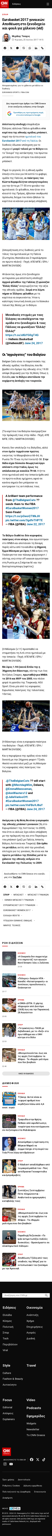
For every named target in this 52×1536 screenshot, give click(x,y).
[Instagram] (5, 1464)
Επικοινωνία (40, 1492)
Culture (7, 1373)
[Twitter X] (37, 1459)
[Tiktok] (43, 1459)
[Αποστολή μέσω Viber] (23, 48)
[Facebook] (31, 1459)
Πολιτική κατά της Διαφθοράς (16, 1492)
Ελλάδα (7, 1315)
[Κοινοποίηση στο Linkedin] (36, 48)
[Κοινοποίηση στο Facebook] (5, 48)
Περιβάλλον (10, 1344)
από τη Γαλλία (26, 140)
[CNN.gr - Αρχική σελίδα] (6, 1452)
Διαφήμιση (7, 1498)
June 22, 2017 (35, 524)
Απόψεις (8, 1413)
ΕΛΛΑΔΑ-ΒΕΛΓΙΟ (11, 915)
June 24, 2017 (33, 343)
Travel (31, 1365)
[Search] (46, 1295)
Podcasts (33, 1408)
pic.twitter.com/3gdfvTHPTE (24, 520)
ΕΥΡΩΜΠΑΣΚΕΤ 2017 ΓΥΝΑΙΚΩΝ (19, 905)
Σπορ (6, 1332)
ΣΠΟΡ (5, 14)
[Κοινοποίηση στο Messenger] (17, 48)
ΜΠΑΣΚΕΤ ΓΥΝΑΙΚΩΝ (38, 895)
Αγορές (31, 1332)
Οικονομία (34, 1308)
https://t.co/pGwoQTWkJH (23, 516)
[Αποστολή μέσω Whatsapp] (30, 48)
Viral (5, 1350)
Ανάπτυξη (32, 1315)
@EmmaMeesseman (19, 789)
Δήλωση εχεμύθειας (32, 1486)
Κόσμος (7, 1320)
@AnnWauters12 (16, 793)
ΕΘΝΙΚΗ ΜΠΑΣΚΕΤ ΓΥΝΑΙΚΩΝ (19, 900)
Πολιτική (8, 1326)
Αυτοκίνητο (10, 1384)
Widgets (31, 1423)
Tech (5, 1338)
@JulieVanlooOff (16, 797)
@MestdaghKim (22, 785)
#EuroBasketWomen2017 (22, 508)
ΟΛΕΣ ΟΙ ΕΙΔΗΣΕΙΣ (26, 1074)
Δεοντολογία (24, 1480)
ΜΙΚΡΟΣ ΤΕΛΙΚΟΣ (12, 925)
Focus (7, 1400)
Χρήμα (30, 1320)
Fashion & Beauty (13, 1378)
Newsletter (32, 1429)
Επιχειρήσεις (34, 1326)
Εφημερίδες (35, 1416)
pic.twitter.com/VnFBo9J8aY (24, 805)
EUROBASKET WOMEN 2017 (17, 910)
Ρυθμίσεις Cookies (11, 1486)
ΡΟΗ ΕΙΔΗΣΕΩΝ (12, 943)
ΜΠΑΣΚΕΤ (18, 895)
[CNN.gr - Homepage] (4, 4)
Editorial (7, 1407)
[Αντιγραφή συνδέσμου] (42, 48)
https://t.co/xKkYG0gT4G (22, 335)
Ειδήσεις (16, 4)
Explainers (9, 1419)
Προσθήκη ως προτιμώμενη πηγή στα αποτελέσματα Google (28, 113)
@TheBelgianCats (24, 500)
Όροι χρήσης (8, 1480)
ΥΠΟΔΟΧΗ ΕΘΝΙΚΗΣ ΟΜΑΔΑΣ (17, 920)
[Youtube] (11, 1464)
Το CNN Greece (35, 1435)
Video (30, 1400)
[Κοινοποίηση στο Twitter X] (11, 48)
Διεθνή (30, 1338)
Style (6, 1365)
